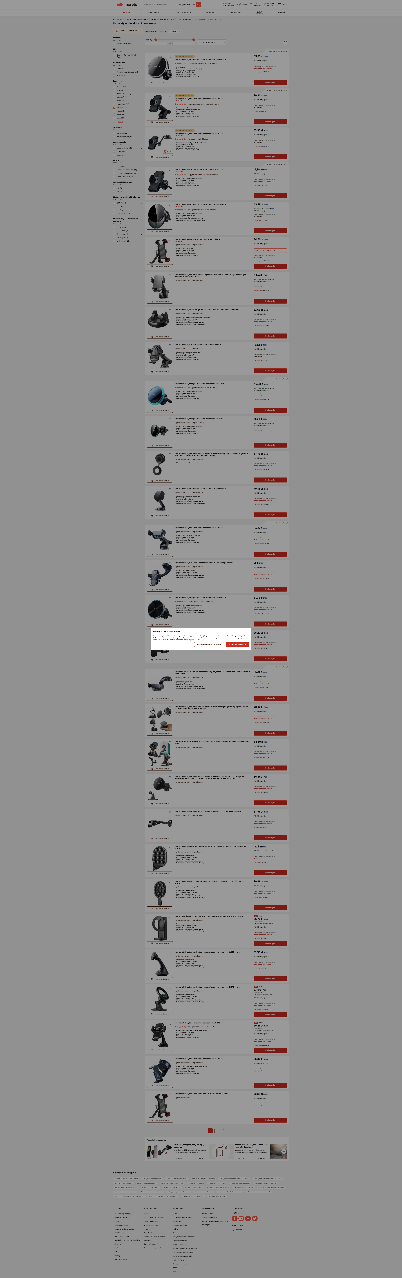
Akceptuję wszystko (237, 644)
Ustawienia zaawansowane (209, 644)
